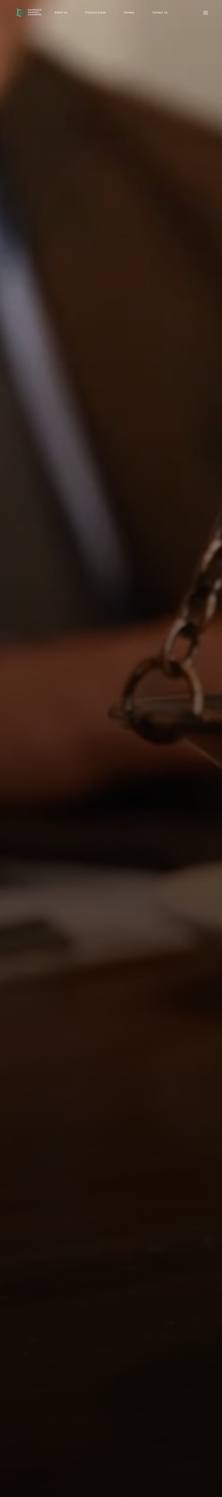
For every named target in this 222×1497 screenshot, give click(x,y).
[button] (128, 13)
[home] (29, 12)
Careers (129, 12)
